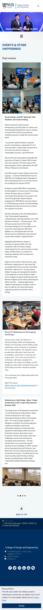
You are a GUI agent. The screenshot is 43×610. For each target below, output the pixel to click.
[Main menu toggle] (38, 6)
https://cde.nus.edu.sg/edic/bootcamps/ (20, 385)
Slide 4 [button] (25, 494)
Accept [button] (21, 606)
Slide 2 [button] (20, 494)
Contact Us (11, 557)
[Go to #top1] (21, 507)
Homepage (9, 519)
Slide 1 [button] (18, 494)
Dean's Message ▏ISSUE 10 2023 (22, 29)
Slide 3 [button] (22, 494)
